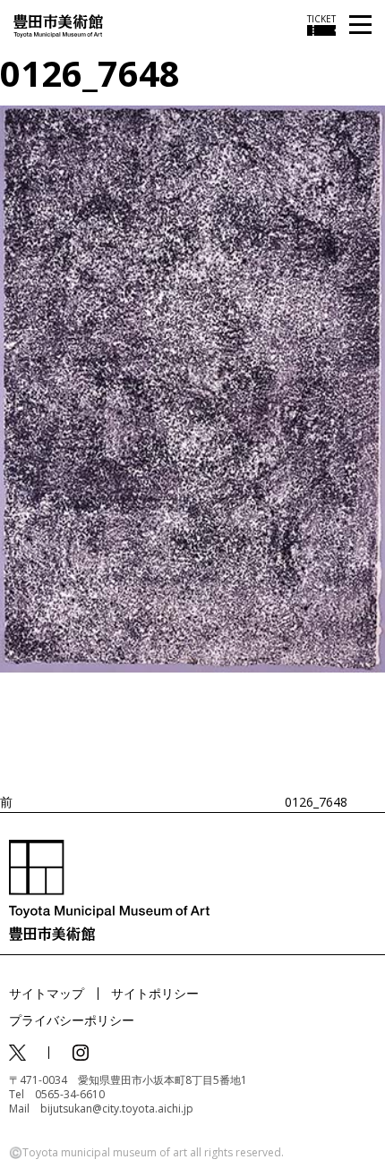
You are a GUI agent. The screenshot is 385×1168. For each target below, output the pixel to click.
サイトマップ (46, 993)
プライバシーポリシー (71, 1019)
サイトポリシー (155, 993)
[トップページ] (58, 25)
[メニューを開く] (360, 25)
